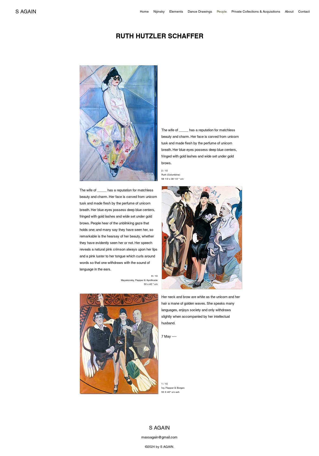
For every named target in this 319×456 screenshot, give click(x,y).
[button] (176, 11)
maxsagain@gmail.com (159, 437)
